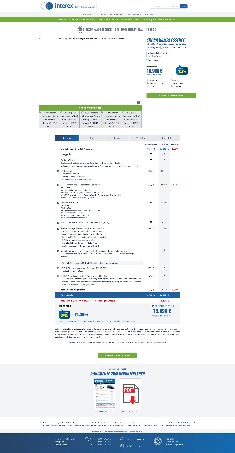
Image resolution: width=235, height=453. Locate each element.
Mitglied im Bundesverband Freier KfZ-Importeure (174, 442)
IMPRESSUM (97, 431)
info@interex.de (134, 446)
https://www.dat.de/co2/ (182, 425)
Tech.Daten (142, 137)
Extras (117, 137)
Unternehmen (134, 14)
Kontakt (149, 14)
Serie (92, 137)
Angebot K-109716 (104, 411)
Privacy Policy (136, 431)
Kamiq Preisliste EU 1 (131, 411)
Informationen (117, 14)
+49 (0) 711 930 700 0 (135, 439)
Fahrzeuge (87, 14)
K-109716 (167, 47)
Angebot (67, 138)
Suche (184, 6)
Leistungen (101, 14)
